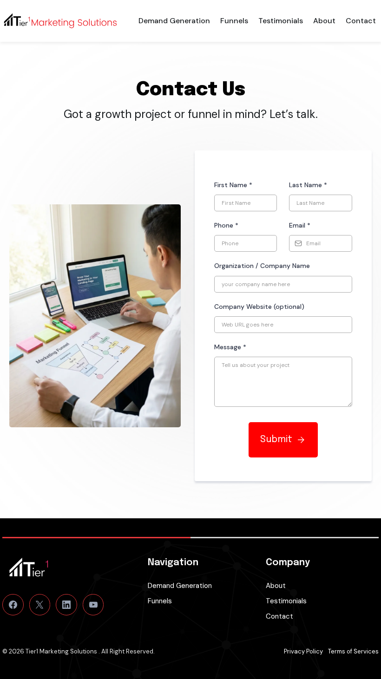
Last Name (308, 185)
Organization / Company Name (262, 265)
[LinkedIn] (66, 604)
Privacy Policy (303, 651)
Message (230, 347)
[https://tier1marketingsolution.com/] (60, 21)
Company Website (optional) (259, 306)
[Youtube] (93, 604)
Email (299, 225)
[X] (40, 604)
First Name (233, 185)
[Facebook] (13, 604)
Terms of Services (353, 651)
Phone (226, 225)
